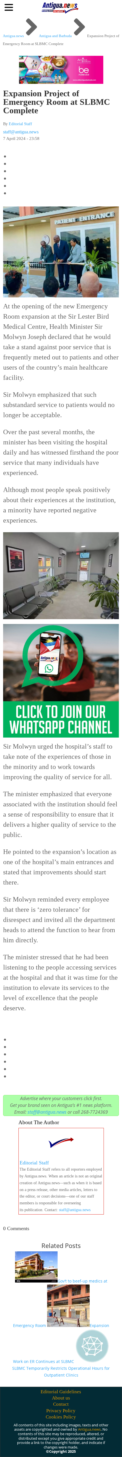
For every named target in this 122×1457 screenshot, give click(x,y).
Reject (40, 1447)
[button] (10, 7)
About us (61, 1398)
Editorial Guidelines (61, 1391)
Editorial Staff (20, 124)
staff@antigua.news (21, 131)
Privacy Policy (60, 1410)
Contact (61, 1404)
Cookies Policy (61, 1417)
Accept (16, 1447)
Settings (65, 1447)
